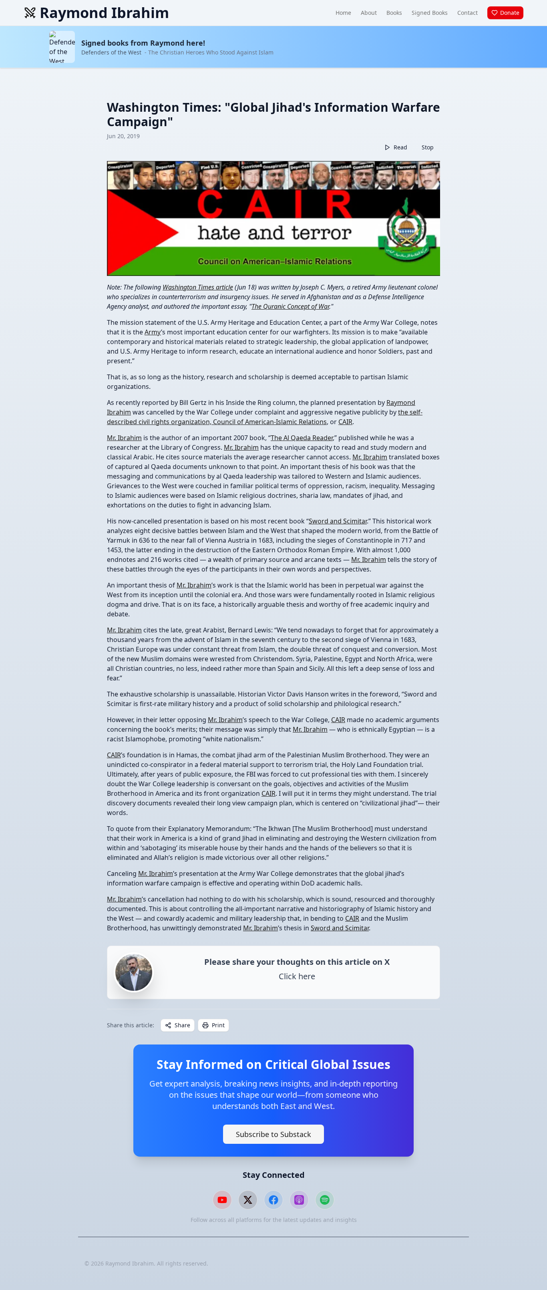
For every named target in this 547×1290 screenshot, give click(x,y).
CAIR (345, 421)
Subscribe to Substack (273, 1134)
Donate (509, 12)
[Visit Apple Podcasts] (299, 1200)
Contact (467, 12)
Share (182, 1025)
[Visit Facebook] (273, 1200)
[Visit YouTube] (222, 1200)
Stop (428, 147)
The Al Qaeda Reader (302, 437)
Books (394, 12)
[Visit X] (247, 1200)
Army (153, 332)
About (369, 12)
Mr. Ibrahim (124, 437)
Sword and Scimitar (338, 521)
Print (218, 1025)
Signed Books (430, 12)
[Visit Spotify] (324, 1200)
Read (400, 147)
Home (343, 12)
